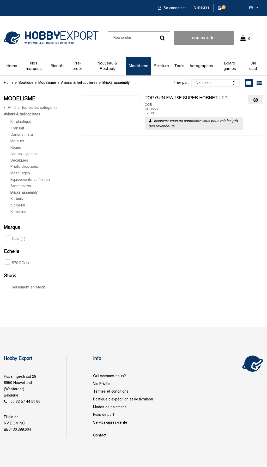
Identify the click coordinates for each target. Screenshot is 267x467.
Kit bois (16, 199)
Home (12, 66)
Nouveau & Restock (107, 66)
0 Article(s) (248, 41)
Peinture (161, 66)
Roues (15, 148)
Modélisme (138, 66)
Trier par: (181, 83)
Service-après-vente (110, 422)
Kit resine (18, 212)
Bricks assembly (116, 83)
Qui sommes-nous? (109, 376)
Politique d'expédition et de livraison (123, 399)
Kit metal (17, 205)
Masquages (20, 173)
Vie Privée (101, 384)
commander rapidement (204, 40)
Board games (229, 66)
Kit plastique (20, 122)
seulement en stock (28, 287)
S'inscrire (202, 7)
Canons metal (22, 135)
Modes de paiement (109, 407)
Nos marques (34, 66)
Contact (99, 435)
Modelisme (47, 83)
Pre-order (77, 66)
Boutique (26, 83)
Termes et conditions (111, 391)
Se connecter (174, 8)
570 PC (20, 263)
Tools (179, 66)
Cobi (18, 239)
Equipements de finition (30, 180)
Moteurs (17, 141)
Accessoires (20, 186)
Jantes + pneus (23, 154)
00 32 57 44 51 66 (25, 402)
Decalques (19, 160)
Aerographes (201, 66)
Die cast (253, 66)
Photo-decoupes (24, 167)
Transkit (17, 128)
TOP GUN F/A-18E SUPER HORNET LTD (186, 98)
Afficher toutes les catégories (33, 108)
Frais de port (103, 415)
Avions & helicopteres (79, 83)
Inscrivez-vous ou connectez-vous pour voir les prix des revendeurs (193, 124)
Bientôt (57, 66)
